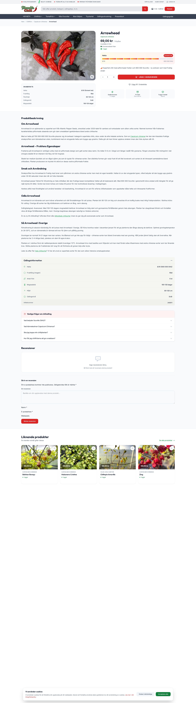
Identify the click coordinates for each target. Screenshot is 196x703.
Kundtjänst (159, 2)
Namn (24, 407)
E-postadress (27, 412)
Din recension (26, 389)
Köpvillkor (149, 2)
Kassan (169, 9)
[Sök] (145, 8)
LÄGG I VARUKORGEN (148, 77)
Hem (22, 21)
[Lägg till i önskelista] (54, 448)
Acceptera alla (163, 694)
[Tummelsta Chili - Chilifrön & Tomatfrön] (29, 9)
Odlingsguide (168, 16)
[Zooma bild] (92, 77)
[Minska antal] (103, 77)
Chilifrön (29, 21)
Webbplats (25, 416)
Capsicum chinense (40, 21)
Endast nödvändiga (145, 694)
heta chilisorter (40, 251)
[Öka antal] (114, 77)
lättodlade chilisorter (63, 216)
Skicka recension (30, 421)
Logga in (172, 2)
